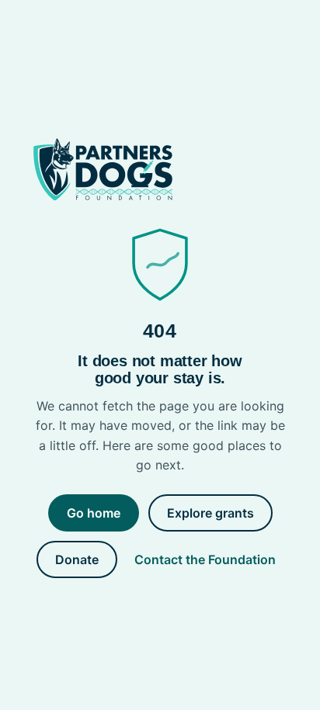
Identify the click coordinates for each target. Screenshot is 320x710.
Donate (77, 559)
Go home (93, 513)
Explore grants (210, 513)
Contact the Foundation (205, 559)
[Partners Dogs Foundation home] (160, 169)
